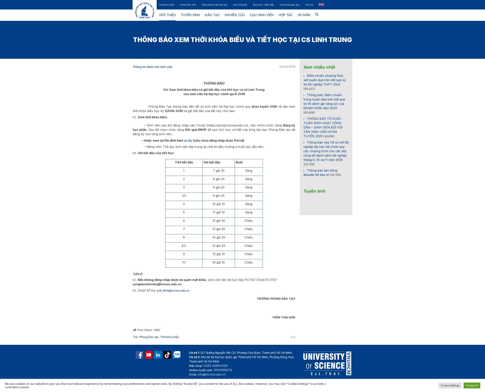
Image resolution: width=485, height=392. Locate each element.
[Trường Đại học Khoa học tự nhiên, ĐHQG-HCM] (149, 355)
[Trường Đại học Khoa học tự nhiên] (158, 355)
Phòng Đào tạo (149, 337)
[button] (317, 15)
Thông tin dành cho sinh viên (152, 67)
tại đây (188, 140)
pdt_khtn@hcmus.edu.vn (173, 290)
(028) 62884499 (215, 366)
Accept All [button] (472, 385)
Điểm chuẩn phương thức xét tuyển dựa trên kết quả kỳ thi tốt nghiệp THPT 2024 (325, 80)
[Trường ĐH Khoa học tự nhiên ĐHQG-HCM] (139, 355)
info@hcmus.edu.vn (211, 374)
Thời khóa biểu (169, 337)
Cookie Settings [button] (450, 385)
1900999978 (223, 370)
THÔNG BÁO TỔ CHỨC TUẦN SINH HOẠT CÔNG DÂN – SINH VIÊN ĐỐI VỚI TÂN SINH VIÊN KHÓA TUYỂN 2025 (323, 127)
